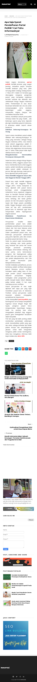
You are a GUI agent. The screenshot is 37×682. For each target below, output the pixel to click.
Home (6, 16)
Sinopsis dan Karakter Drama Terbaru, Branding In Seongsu (18, 415)
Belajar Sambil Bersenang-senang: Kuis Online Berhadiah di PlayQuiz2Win (18, 377)
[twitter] (16, 676)
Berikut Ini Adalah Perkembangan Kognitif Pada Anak (22, 585)
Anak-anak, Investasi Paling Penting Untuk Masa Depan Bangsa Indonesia (21, 602)
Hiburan (11, 16)
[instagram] (20, 676)
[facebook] (13, 676)
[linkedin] (23, 676)
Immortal (6, 4)
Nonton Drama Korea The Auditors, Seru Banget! (17, 396)
